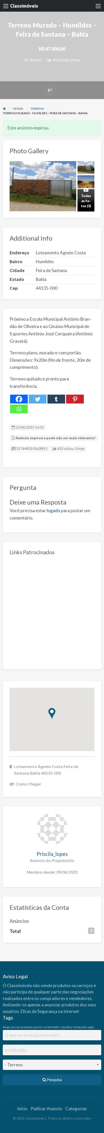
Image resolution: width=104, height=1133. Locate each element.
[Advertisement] (52, 610)
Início (22, 1108)
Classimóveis (24, 6)
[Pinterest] (75, 399)
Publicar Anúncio (46, 1108)
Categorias (76, 1108)
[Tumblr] (56, 399)
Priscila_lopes (52, 854)
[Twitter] (37, 399)
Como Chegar (28, 783)
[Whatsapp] (19, 409)
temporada (80, 1027)
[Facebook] (19, 399)
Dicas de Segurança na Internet (50, 1011)
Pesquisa (54, 1079)
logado (53, 510)
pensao (15, 1027)
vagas (90, 1027)
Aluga (6, 1027)
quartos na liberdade (46, 1027)
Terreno (35, 60)
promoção (26, 1027)
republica (66, 1027)
